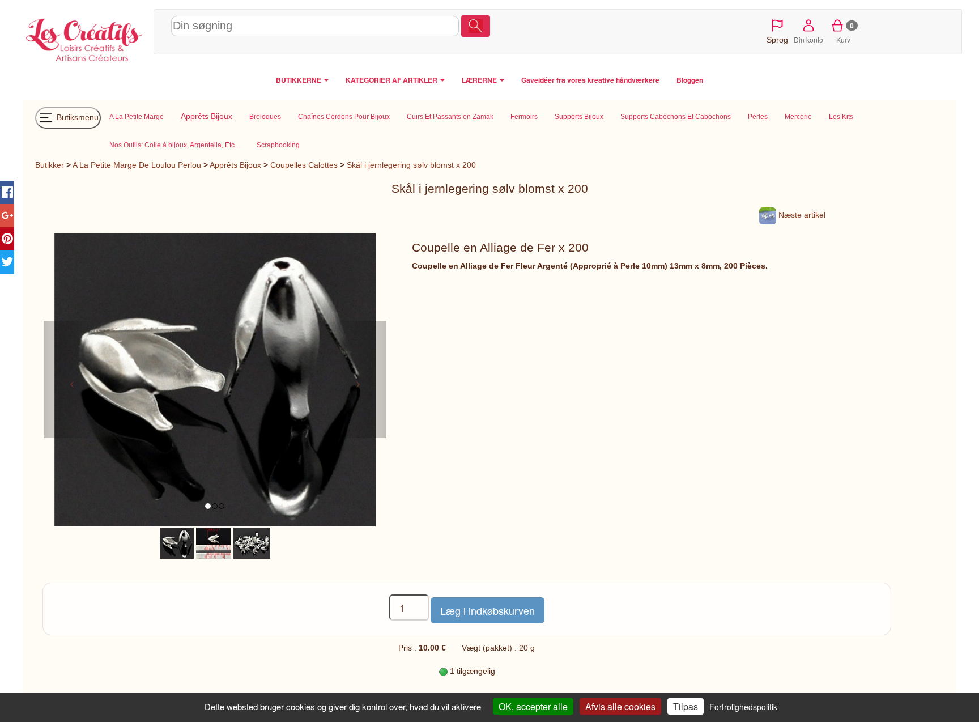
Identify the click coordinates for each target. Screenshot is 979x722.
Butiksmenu (76, 116)
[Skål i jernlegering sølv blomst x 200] (177, 542)
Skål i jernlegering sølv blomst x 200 (411, 164)
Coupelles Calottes (304, 164)
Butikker (49, 164)
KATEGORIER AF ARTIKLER (392, 80)
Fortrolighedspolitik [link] (743, 706)
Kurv (845, 32)
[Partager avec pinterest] (7, 238)
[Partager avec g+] (7, 215)
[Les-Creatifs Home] (85, 37)
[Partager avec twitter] (7, 262)
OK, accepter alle (533, 706)
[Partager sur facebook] (7, 192)
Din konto (808, 39)
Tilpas (685, 706)
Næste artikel (800, 214)
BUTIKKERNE (299, 80)
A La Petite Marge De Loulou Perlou (137, 164)
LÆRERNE (480, 80)
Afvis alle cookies (620, 706)
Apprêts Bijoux (235, 164)
